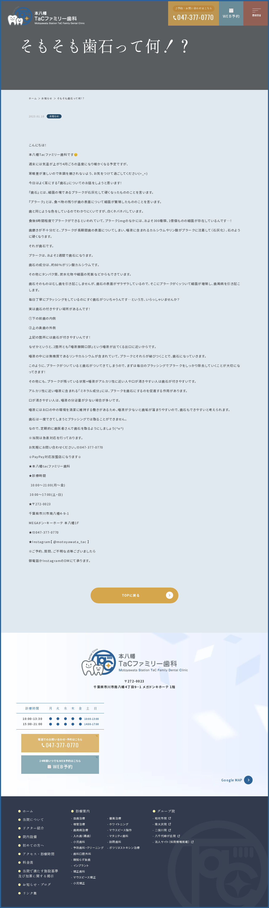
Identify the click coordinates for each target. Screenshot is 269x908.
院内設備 (30, 836)
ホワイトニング (118, 824)
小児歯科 (79, 842)
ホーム (33, 98)
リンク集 (30, 893)
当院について (33, 819)
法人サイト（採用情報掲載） (172, 842)
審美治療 (115, 818)
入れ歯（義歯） (82, 836)
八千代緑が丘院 (165, 836)
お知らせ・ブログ (37, 884)
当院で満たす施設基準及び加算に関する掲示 (38, 873)
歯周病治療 (80, 830)
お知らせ (46, 98)
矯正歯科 (79, 871)
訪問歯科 (115, 842)
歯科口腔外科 (82, 854)
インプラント (81, 865)
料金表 (28, 862)
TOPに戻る (131, 595)
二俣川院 (161, 830)
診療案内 (83, 811)
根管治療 (79, 824)
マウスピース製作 (120, 830)
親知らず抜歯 (82, 860)
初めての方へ (33, 845)
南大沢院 (161, 824)
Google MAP (231, 780)
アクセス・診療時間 (39, 854)
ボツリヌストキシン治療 (124, 848)
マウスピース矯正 (84, 877)
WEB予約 (231, 16)
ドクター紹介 (33, 828)
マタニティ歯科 (118, 836)
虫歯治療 (79, 818)
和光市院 (161, 818)
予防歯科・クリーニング (88, 848)
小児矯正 (79, 883)
